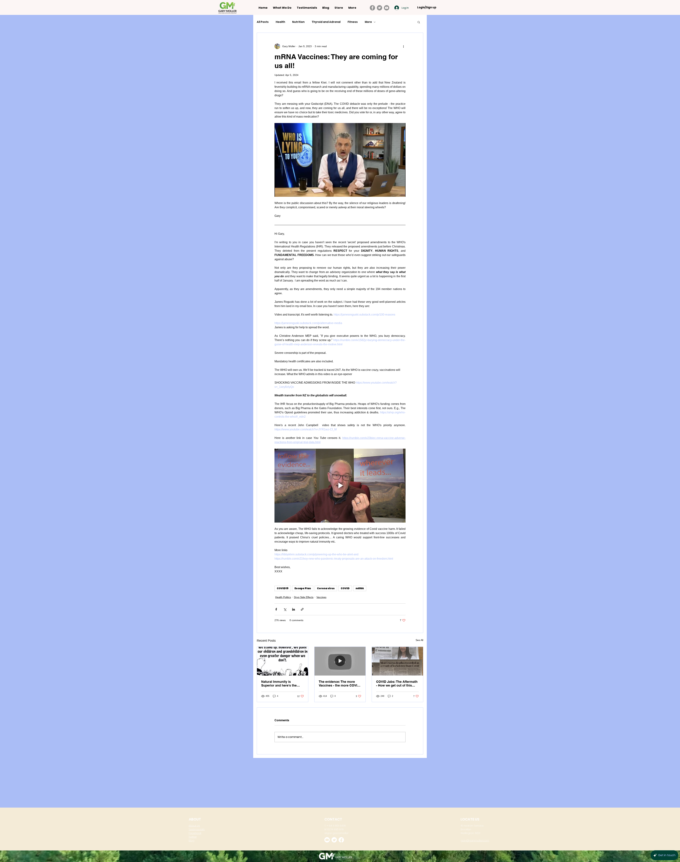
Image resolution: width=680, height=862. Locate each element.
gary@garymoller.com (475, 839)
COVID (345, 588)
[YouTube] (386, 7)
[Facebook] (372, 7)
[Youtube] (327, 838)
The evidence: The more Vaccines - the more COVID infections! (339, 683)
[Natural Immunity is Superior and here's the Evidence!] (282, 661)
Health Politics (283, 597)
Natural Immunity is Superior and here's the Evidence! (279, 683)
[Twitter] (379, 7)
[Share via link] (302, 609)
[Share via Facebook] (276, 609)
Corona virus (326, 588)
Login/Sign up (426, 7)
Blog (191, 839)
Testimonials (197, 828)
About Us (194, 824)
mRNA (360, 588)
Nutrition (298, 22)
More (368, 22)
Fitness (353, 22)
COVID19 (282, 588)
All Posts (263, 22)
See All (419, 640)
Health (280, 22)
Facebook (195, 831)
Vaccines (321, 597)
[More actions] (403, 46)
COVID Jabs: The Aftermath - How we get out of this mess (397, 683)
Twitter (193, 835)
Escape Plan (302, 588)
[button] (418, 22)
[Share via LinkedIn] (293, 609)
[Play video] (340, 160)
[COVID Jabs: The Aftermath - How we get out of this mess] (397, 661)
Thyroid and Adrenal (326, 22)
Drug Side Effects (303, 597)
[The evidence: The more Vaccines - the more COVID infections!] (340, 661)
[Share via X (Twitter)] (285, 609)
